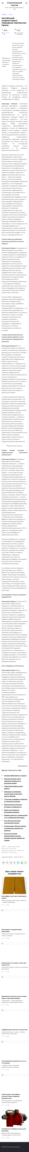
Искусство (5, 848)
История (13, 848)
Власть (4, 846)
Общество (21, 850)
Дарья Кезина (22, 766)
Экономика (13, 852)
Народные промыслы (9, 850)
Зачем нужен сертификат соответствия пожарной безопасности (11, 1096)
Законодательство (14, 846)
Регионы (5, 852)
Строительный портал (14, 4)
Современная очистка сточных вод (14, 1029)
